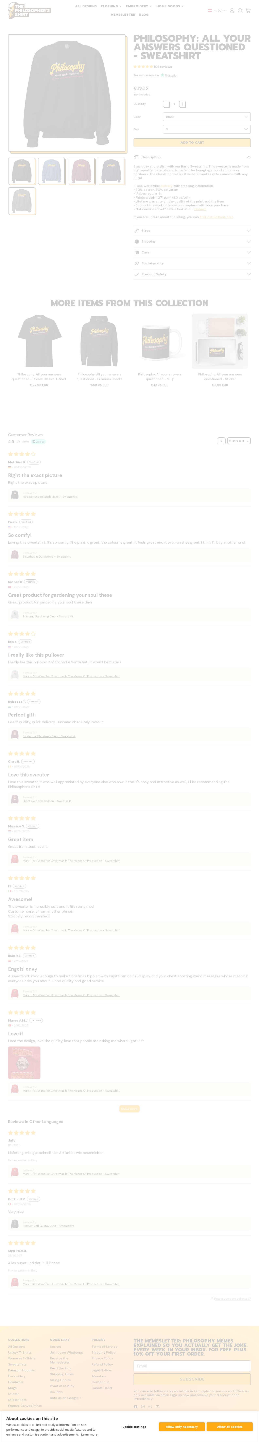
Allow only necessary (182, 1427)
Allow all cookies (229, 1427)
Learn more (89, 1434)
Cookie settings (134, 1427)
